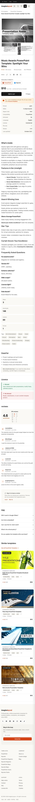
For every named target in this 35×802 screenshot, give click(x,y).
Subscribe (17, 739)
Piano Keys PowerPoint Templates (12, 611)
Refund (21, 785)
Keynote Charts (5, 772)
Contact (15, 1)
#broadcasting (5, 340)
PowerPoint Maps (6, 764)
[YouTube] (20, 721)
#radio (26, 334)
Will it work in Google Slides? (9, 515)
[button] (17, 37)
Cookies (21, 788)
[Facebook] (6, 721)
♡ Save (28, 94)
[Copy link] (7, 74)
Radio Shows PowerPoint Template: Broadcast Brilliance (15, 573)
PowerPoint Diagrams (7, 759)
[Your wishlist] (21, 6)
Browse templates (13, 101)
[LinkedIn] (9, 721)
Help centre (4, 780)
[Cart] (25, 6)
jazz (18, 614)
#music (20, 334)
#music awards (6, 343)
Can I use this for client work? (10, 525)
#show (25, 337)
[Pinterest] (13, 721)
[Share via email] (20, 74)
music (13, 614)
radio (13, 576)
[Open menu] (14, 6)
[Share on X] (10, 74)
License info (4, 788)
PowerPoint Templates (16, 11)
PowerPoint (4, 753)
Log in (6, 499)
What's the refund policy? (8, 529)
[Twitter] (2, 721)
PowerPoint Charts (6, 769)
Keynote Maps (5, 767)
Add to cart (11, 94)
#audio (14, 343)
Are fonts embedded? (7, 520)
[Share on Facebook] (17, 74)
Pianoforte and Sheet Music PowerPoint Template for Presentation (17, 649)
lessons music (6, 614)
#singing (27, 340)
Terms (20, 780)
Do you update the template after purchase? (14, 534)
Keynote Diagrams (6, 761)
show (17, 576)
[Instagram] (17, 721)
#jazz (19, 337)
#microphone (12, 337)
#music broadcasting (17, 340)
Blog (20, 759)
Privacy (21, 783)
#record (4, 337)
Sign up (11, 499)
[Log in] (28, 6)
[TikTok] (24, 721)
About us (21, 753)
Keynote (18, 82)
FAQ (2, 785)
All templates (4, 11)
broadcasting (6, 576)
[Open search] (18, 6)
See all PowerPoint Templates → (10, 548)
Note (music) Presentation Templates (13, 687)
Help (10, 1)
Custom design (23, 756)
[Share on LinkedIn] (13, 74)
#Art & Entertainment (11, 334)
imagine (6, 6)
